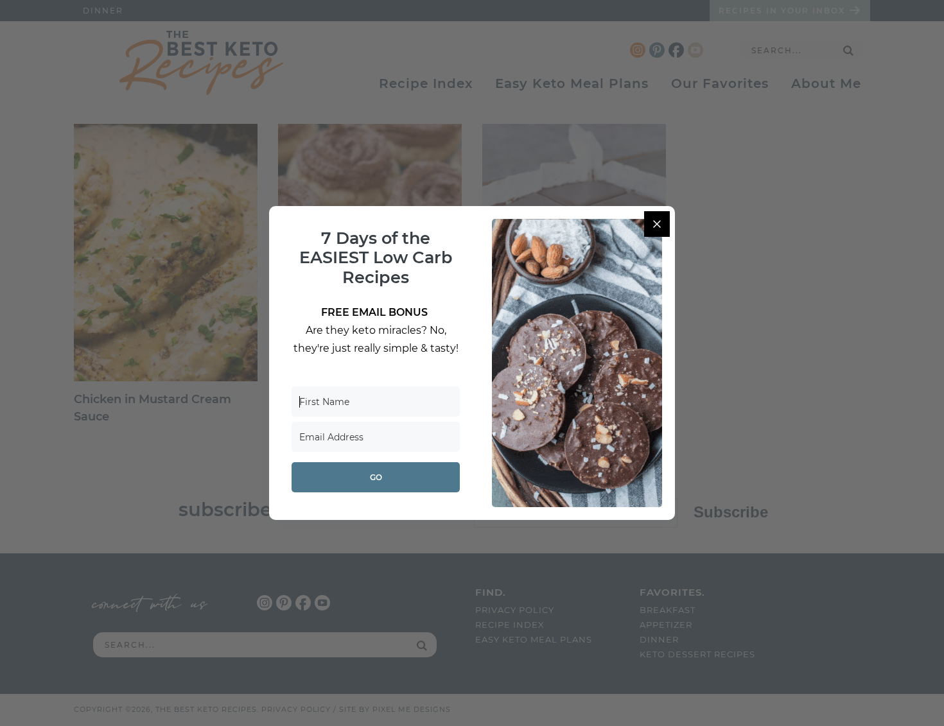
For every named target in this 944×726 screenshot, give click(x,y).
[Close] (657, 224)
